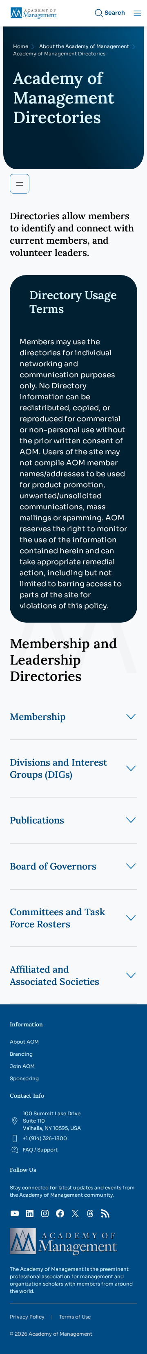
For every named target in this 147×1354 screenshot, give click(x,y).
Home (20, 46)
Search (115, 12)
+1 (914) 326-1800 (45, 1138)
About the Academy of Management (84, 46)
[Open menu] (19, 184)
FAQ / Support (40, 1150)
